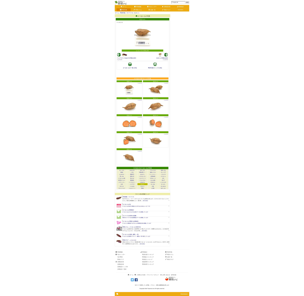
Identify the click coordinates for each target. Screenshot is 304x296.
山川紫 (152, 188)
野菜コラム (139, 10)
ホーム (124, 7)
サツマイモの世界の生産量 (129, 215)
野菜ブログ (167, 10)
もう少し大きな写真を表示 (142, 50)
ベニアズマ (119, 59)
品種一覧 (152, 10)
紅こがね (153, 184)
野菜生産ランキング (148, 254)
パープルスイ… (132, 182)
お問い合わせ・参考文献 (169, 275)
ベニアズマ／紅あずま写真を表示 (126, 58)
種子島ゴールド (121, 180)
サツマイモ (130, 13)
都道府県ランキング (148, 262)
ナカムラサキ (142, 180)
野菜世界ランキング (148, 264)
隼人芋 (163, 180)
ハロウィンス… (121, 182)
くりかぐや (163, 174)
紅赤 (122, 184)
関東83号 (132, 174)
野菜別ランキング (147, 259)
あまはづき (132, 170)
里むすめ (132, 178)
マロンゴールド (121, 188)
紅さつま (122, 186)
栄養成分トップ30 (122, 267)
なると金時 (152, 180)
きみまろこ (142, 174)
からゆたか (121, 174)
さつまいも (163, 176)
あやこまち (142, 170)
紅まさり (142, 186)
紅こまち (163, 184)
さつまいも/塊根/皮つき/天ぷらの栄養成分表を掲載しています (136, 223)
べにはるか (132, 186)
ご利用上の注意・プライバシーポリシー (147, 275)
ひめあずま (142, 182)
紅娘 (153, 186)
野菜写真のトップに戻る (155, 68)
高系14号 (132, 176)
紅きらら (129, 81)
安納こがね (163, 170)
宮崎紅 (142, 188)
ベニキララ (165, 59)
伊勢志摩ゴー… (142, 172)
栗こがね (122, 176)
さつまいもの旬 (127, 204)
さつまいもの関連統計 (128, 210)
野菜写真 (124, 10)
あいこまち (121, 170)
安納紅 (121, 172)
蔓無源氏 (132, 180)
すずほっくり (153, 178)
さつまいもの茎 (121, 178)
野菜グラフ (120, 259)
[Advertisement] (142, 73)
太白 (163, 178)
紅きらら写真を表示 (162, 58)
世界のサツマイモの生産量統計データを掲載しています (135, 217)
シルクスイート (142, 178)
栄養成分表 (167, 7)
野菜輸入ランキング (148, 257)
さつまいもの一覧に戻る (130, 68)
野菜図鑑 (138, 7)
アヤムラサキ (153, 170)
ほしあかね (163, 186)
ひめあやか (152, 182)
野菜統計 (181, 7)
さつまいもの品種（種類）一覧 (130, 234)
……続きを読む (144, 200)
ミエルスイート (132, 188)
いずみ (132, 172)
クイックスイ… (153, 174)
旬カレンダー (153, 7)
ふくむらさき (163, 182)
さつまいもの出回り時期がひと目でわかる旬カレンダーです (136, 206)
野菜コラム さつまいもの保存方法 (132, 227)
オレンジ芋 (163, 172)
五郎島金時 (152, 176)
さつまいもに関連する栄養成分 (130, 221)
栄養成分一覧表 (121, 269)
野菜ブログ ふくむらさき (129, 240)
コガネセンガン (142, 176)
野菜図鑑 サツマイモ (128, 197)
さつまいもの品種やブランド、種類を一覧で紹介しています (136, 236)
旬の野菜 (120, 257)
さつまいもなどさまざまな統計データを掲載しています (135, 212)
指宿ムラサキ (153, 172)
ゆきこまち (163, 188)
